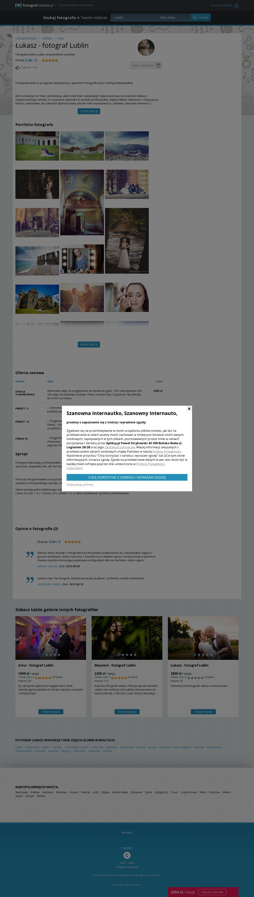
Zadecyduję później (80, 485)
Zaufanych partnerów (120, 447)
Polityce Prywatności (166, 451)
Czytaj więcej (75, 468)
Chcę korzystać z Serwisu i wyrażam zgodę (127, 477)
